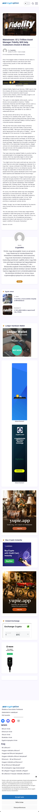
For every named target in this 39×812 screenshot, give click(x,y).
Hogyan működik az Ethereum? (12, 762)
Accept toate (19, 797)
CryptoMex (13, 50)
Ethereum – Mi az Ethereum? (11, 759)
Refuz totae (19, 802)
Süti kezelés (6, 715)
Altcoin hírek (6, 734)
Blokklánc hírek (7, 737)
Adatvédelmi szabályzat (10, 712)
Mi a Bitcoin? (6, 747)
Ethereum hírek (7, 732)
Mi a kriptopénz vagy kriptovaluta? (13, 768)
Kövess (19, 281)
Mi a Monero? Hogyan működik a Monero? (16, 774)
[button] (36, 777)
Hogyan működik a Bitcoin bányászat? (14, 756)
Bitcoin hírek (6, 729)
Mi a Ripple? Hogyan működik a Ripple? (15, 771)
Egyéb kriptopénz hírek (9, 740)
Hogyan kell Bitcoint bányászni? (12, 753)
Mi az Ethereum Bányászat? (11, 765)
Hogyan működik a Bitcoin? (11, 750)
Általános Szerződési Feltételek (12, 709)
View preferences (19, 807)
